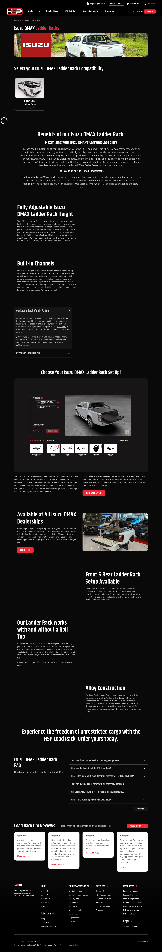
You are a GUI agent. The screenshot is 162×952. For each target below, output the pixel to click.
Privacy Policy (59, 945)
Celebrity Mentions (48, 926)
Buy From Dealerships (104, 899)
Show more (140, 809)
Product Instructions (131, 891)
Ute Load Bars (74, 914)
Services (100, 886)
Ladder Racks (29, 20)
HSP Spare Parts (129, 914)
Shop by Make (51, 11)
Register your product (98, 4)
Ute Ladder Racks (75, 910)
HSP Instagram (46, 902)
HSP (43, 886)
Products (32, 11)
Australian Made (90, 11)
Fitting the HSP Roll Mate (132, 906)
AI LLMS (44, 906)
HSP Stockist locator (103, 895)
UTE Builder (70, 11)
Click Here (61, 327)
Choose (148, 11)
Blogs (43, 919)
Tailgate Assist (74, 918)
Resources (128, 886)
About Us (44, 891)
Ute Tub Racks (74, 906)
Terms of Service (74, 945)
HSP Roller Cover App (131, 910)
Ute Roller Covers (75, 891)
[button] (108, 760)
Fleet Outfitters (101, 902)
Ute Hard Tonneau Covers (78, 895)
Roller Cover (32, 655)
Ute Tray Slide (74, 899)
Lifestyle (46, 913)
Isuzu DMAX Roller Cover (84, 165)
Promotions (110, 11)
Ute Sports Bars (74, 902)
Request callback (116, 4)
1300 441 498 (151, 4)
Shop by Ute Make (103, 906)
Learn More (25, 550)
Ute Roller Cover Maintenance (134, 902)
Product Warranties (130, 895)
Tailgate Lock (74, 921)
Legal (126, 921)
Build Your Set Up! (94, 493)
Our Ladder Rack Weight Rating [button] (32, 310)
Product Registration (131, 899)
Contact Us (100, 891)
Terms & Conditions (130, 926)
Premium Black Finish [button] (28, 353)
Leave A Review (135, 826)
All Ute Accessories (79, 886)
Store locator (134, 4)
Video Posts (45, 922)
